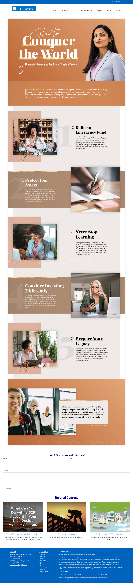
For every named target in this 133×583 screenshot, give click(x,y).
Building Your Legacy (66, 534)
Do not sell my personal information (96, 569)
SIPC (106, 574)
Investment (43, 556)
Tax (41, 562)
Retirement (43, 554)
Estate (41, 558)
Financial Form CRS (65, 551)
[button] (65, 11)
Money (42, 564)
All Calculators (44, 572)
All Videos (43, 570)
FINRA (102, 574)
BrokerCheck (92, 554)
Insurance (43, 560)
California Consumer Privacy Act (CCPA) (107, 567)
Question (6, 471)
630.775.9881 (116, 2)
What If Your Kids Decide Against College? (23, 534)
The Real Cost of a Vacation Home (110, 534)
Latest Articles (44, 568)
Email (70, 458)
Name (5, 458)
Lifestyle (42, 566)
